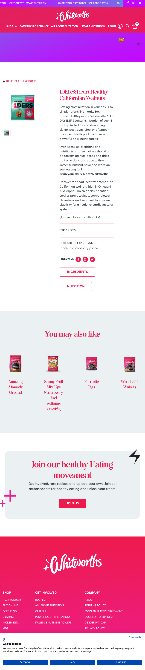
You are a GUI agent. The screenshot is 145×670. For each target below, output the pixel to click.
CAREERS (40, 611)
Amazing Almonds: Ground (15, 387)
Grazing (8, 617)
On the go (10, 611)
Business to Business (99, 617)
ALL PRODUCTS (12, 600)
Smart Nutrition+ (93, 26)
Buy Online (10, 605)
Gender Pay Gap (95, 623)
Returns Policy (95, 605)
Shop (9, 26)
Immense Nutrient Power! (53, 623)
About (112, 26)
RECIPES (40, 600)
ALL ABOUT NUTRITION (64, 26)
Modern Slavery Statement (104, 611)
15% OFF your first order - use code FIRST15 (79, 3)
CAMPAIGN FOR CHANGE (34, 26)
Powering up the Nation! (52, 617)
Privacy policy (135, 637)
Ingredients (11, 623)
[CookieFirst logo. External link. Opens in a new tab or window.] (4, 640)
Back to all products (21, 81)
